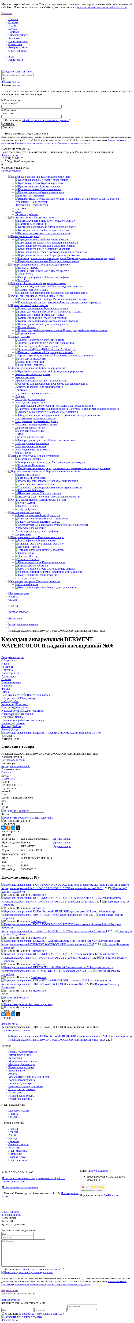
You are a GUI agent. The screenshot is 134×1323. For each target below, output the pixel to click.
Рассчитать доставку (41, 817)
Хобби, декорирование (21, 1079)
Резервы (20, 396)
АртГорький (110, 1195)
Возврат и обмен (18, 47)
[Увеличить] (51, 732)
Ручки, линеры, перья (21, 1067)
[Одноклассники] (8, 828)
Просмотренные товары (15, 1030)
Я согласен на (38, 120)
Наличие (6, 723)
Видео (5, 729)
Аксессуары (8, 713)
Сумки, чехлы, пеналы (21, 1089)
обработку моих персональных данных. (45, 120)
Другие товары (62, 838)
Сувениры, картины (20, 1098)
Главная (13, 19)
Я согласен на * (34, 1269)
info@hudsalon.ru (98, 1170)
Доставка (13, 31)
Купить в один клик (40, 1272)
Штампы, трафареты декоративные (36, 424)
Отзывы (13, 22)
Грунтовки (21, 208)
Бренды (12, 28)
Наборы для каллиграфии (30, 446)
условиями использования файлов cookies (102, 7)
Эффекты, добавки (26, 214)
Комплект (7, 704)
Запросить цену (32, 1316)
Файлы (5, 726)
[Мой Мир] (13, 828)
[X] (18, 828)
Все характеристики (13, 759)
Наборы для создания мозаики (33, 449)
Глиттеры (21, 389)
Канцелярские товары (21, 1095)
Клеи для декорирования (30, 402)
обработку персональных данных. (42, 1269)
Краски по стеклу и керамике (32, 374)
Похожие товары (11, 720)
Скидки (13, 599)
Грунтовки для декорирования (33, 393)
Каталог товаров (11, 170)
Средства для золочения (29, 436)
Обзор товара (9, 698)
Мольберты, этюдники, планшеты (28, 1076)
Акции (12, 25)
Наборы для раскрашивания (32, 443)
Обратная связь (17, 50)
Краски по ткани (25, 377)
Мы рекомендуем (18, 593)
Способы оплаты (18, 34)
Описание (7, 707)
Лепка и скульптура (20, 1083)
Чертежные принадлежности (25, 1086)
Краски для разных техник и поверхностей (41, 380)
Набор (5, 701)
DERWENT (8, 778)
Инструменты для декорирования (35, 418)
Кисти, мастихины (19, 1054)
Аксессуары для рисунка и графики (36, 531)
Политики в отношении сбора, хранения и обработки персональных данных (52, 143)
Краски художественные (23, 1051)
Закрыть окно (9, 155)
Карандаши (15, 1057)
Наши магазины (18, 41)
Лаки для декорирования (30, 399)
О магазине (15, 44)
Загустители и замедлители (31, 204)
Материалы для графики (23, 1061)
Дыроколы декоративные (30, 427)
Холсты (12, 1073)
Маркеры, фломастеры (21, 1064)
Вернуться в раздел (12, 694)
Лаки (18, 211)
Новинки (13, 596)
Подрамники (23, 534)
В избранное (38, 894)
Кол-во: (7, 814)
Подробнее (18, 891)
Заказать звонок (10, 81)
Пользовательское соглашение (20, 1187)
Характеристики (11, 710)
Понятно (6, 13)
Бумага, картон (17, 1070)
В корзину (22, 810)
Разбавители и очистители (31, 201)
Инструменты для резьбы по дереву (36, 421)
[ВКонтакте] (3, 828)
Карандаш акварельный (15, 766)
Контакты (14, 38)
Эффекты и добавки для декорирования (39, 386)
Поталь (19, 433)
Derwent (6, 772)
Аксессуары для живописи (31, 527)
